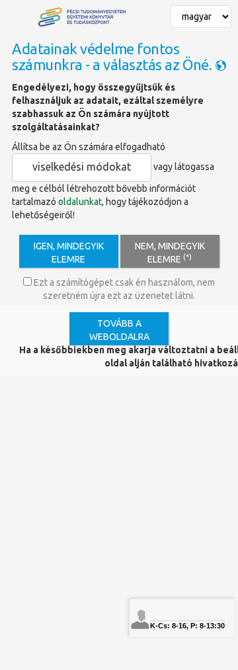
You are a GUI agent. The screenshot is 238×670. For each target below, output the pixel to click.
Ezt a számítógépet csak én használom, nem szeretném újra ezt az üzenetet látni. (123, 289)
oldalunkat (80, 201)
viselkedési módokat (81, 167)
